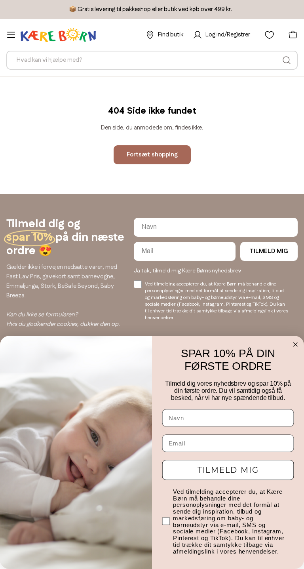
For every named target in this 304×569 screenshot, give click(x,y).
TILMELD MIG (269, 251)
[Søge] (286, 60)
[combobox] (152, 60)
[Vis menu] (11, 35)
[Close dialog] (295, 344)
